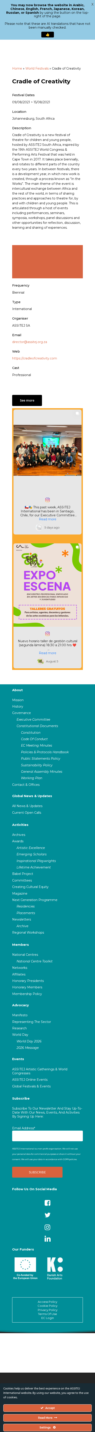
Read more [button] (47, 519)
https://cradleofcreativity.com (34, 358)
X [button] (92, 4)
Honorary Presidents (28, 981)
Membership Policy (27, 994)
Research (19, 1028)
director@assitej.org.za (29, 342)
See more (27, 400)
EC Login (47, 1318)
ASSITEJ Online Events (30, 1080)
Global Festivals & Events (31, 1086)
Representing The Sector (31, 1022)
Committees (22, 880)
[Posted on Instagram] (47, 500)
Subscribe (21, 1098)
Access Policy (47, 1301)
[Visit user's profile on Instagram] (39, 527)
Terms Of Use (47, 1314)
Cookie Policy (47, 1305)
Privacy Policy (47, 1310)
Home (17, 68)
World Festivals (37, 68)
